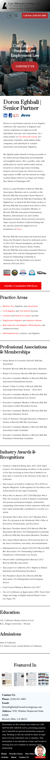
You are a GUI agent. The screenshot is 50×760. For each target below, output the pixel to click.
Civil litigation (9, 311)
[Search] (16, 15)
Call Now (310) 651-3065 (34, 15)
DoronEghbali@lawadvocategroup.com (22, 707)
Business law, (8, 306)
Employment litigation (12, 320)
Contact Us (25, 66)
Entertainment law (10, 333)
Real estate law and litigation (15, 325)
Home (4, 754)
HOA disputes (35, 325)
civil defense (25, 311)
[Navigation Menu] (10, 15)
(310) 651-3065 (18, 699)
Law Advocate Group (27, 137)
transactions (33, 306)
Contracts (7, 316)
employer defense (34, 320)
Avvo (19, 229)
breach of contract (23, 316)
